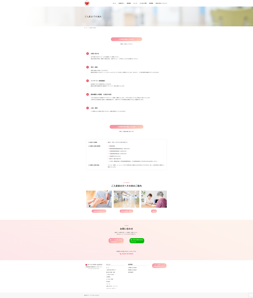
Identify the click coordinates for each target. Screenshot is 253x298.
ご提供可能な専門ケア (111, 270)
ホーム (107, 267)
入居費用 (108, 276)
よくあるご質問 (109, 279)
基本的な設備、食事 (110, 272)
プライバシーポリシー (111, 288)
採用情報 (130, 272)
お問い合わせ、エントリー (112, 286)
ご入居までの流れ (110, 274)
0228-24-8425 (127, 253)
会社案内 (108, 281)
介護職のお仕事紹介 (132, 267)
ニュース (108, 283)
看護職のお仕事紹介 (132, 270)
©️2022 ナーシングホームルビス (91, 295)
